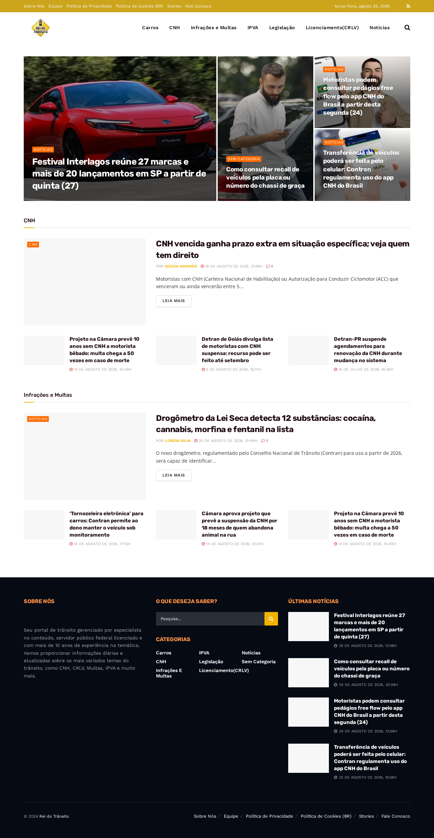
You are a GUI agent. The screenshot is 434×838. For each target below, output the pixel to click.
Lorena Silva (178, 441)
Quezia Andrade (57, 199)
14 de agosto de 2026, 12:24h (234, 544)
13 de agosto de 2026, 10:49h (102, 369)
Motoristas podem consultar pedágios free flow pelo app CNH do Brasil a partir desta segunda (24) (358, 96)
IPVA (253, 27)
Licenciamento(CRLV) (332, 27)
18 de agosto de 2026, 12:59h (233, 266)
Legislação (282, 27)
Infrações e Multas (214, 27)
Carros (150, 27)
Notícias (380, 27)
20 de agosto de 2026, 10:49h (227, 441)
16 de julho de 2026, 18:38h (365, 369)
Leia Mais (177, 300)
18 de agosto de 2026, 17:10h (102, 544)
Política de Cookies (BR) (139, 6)
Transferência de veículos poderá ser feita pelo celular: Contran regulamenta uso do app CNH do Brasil (361, 169)
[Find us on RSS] (408, 6)
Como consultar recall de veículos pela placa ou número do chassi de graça (265, 178)
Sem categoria (244, 159)
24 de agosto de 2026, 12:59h (356, 126)
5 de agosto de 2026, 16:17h (233, 369)
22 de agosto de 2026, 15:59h (355, 199)
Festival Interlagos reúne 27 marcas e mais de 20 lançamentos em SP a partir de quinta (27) (119, 173)
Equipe (55, 6)
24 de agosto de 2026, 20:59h (259, 199)
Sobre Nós (34, 6)
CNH (174, 27)
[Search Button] (407, 27)
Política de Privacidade (89, 6)
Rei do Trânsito (54, 816)
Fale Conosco (198, 6)
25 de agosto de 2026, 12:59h (109, 199)
